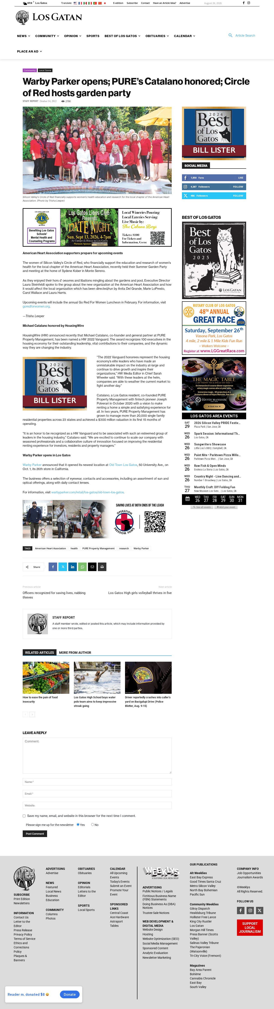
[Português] (95, 2)
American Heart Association (50, 548)
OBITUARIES (86, 868)
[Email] (92, 567)
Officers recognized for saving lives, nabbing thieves (54, 595)
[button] (240, 35)
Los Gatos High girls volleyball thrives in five (140, 593)
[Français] (81, 2)
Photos (50, 918)
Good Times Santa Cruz (205, 881)
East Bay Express (201, 877)
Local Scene (45, 70)
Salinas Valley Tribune (204, 943)
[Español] (85, 2)
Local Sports (86, 910)
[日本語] (105, 2)
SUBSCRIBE (22, 894)
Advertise (52, 873)
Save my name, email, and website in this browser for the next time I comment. (81, 816)
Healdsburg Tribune (203, 913)
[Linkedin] (72, 567)
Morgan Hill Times (202, 930)
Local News (53, 891)
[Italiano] (90, 2)
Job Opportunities (249, 873)
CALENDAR (117, 868)
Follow (238, 186)
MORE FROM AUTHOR (75, 653)
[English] (76, 2)
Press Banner (199, 934)
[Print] (102, 567)
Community (30, 70)
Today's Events (120, 881)
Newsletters (22, 903)
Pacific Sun (197, 894)
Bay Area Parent (200, 970)
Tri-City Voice (198, 955)
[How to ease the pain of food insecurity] (46, 678)
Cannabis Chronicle (203, 978)
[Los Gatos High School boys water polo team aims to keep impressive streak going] (97, 678)
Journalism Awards (250, 877)
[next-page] (32, 714)
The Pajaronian (200, 947)
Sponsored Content (155, 948)
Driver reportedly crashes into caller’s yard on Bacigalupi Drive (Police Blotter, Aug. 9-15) (148, 701)
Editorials (84, 887)
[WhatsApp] (82, 567)
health (74, 548)
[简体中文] (100, 2)
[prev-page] (25, 714)
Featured (52, 887)
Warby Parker (32, 465)
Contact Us (21, 917)
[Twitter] (62, 567)
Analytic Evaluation (155, 953)
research (124, 548)
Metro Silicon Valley (203, 886)
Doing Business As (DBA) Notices (159, 905)
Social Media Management (160, 943)
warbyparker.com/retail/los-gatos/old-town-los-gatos (87, 492)
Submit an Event (121, 886)
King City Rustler (201, 921)
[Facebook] (243, 3)
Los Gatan (197, 925)
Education (52, 900)
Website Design (153, 929)
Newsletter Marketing (157, 957)
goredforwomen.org (36, 306)
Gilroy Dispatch (200, 908)
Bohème (195, 974)
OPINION (84, 883)
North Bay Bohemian (203, 890)
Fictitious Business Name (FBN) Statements (159, 897)
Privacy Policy (23, 934)
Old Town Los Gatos (122, 465)
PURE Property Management (98, 548)
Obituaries (85, 873)
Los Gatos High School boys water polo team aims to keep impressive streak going (95, 701)
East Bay (196, 982)
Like (240, 177)
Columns (52, 914)
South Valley (198, 987)
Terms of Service (24, 938)
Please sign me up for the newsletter (50, 825)
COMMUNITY (55, 910)
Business (52, 895)
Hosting (148, 934)
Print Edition (22, 899)
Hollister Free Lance (203, 917)
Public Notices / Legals (158, 891)
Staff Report (30, 101)
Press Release (23, 930)
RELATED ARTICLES (39, 653)
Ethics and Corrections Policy (21, 947)
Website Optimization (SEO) (161, 938)
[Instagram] (248, 3)
